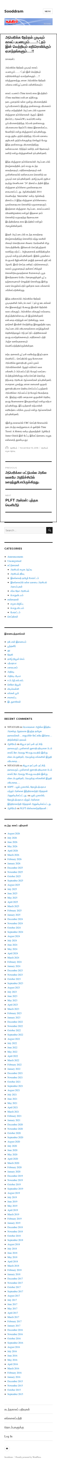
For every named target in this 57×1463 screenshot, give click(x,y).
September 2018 (15, 1240)
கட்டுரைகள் (13, 565)
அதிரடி (10, 671)
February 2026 (14, 859)
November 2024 (15, 923)
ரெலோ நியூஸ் (14, 684)
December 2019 (15, 1175)
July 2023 (12, 991)
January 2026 (13, 863)
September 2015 (15, 1394)
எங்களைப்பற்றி (13, 1418)
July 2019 (12, 1197)
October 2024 (14, 927)
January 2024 (13, 966)
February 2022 (14, 1064)
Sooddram (13, 11)
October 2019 (14, 1184)
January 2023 (13, 1017)
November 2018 (15, 1231)
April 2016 (12, 1364)
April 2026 (12, 850)
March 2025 (13, 906)
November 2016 (15, 1334)
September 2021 (15, 1085)
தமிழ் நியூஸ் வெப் (16, 658)
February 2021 (14, 1115)
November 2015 (15, 1385)
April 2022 (12, 1056)
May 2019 (12, 1205)
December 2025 (15, 867)
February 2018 (14, 1269)
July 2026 (12, 837)
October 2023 (14, 978)
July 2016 (12, 1351)
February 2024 (14, 961)
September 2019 (15, 1188)
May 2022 (12, 1051)
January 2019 (13, 1222)
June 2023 (12, 996)
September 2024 (15, 931)
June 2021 (12, 1098)
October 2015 (14, 1389)
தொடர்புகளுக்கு (14, 1427)
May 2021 (12, 1103)
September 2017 (15, 1291)
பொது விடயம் (17, 608)
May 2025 (12, 897)
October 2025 (14, 876)
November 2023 (15, 974)
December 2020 (15, 1124)
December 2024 (15, 919)
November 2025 (15, 871)
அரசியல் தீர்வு (17, 573)
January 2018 (13, 1274)
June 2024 (12, 944)
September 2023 (15, 983)
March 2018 (13, 1265)
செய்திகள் (12, 616)
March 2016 (13, 1368)
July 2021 (12, 1094)
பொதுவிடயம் (16, 595)
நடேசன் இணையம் (16, 641)
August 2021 (13, 1090)
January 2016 (13, 1376)
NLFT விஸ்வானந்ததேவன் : (34, 808)
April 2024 (12, 953)
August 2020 (13, 1141)
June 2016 (12, 1355)
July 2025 (12, 889)
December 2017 (15, 1278)
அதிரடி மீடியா (14, 676)
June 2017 (12, 1304)
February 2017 (14, 1321)
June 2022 (12, 1047)
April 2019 (12, 1210)
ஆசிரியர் (13, 448)
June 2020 (12, 1150)
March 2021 (13, 1111)
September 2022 (15, 1034)
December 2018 (15, 1227)
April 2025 (12, 901)
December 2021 (15, 1073)
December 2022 (15, 1021)
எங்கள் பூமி (13, 693)
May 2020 (12, 1154)
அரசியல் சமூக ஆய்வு (21, 569)
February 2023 (14, 1013)
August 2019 (13, 1192)
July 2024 (12, 940)
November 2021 (15, 1077)
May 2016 (12, 1359)
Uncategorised (14, 560)
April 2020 (12, 1158)
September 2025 (15, 880)
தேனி (10, 654)
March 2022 (13, 1060)
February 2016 (14, 1372)
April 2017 (12, 1312)
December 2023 (15, 970)
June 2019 (12, 1201)
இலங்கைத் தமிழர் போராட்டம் (24, 578)
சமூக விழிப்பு (16, 603)
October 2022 (14, 1030)
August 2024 (13, 936)
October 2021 (14, 1081)
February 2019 (14, 1218)
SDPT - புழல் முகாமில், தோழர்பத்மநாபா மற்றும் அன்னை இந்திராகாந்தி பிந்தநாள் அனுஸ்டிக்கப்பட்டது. (27, 791)
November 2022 (15, 1026)
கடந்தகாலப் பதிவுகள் (17, 1409)
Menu (48, 11)
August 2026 (13, 833)
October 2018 (14, 1235)
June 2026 (12, 842)
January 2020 (13, 1171)
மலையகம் (12, 667)
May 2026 (12, 846)
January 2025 (13, 914)
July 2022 (12, 1043)
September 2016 (15, 1342)
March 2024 (13, 957)
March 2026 (13, 854)
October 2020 (14, 1133)
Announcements (15, 556)
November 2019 (15, 1180)
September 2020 (15, 1137)
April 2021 (12, 1107)
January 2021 (13, 1120)
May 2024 (12, 949)
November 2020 (15, 1128)
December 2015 (15, 1381)
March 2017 (13, 1317)
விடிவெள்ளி (13, 688)
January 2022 (13, 1068)
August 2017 (13, 1295)
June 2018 (12, 1252)
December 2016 (15, 1329)
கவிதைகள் (13, 599)
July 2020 (12, 1145)
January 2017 (13, 1325)
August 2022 (13, 1038)
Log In (8, 1436)
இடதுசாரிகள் (14, 701)
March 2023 (13, 1008)
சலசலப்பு (11, 697)
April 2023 (12, 1004)
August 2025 (13, 884)
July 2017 (12, 1299)
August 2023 (13, 987)
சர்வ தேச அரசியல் (19, 590)
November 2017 (15, 1282)
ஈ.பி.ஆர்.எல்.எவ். (15, 680)
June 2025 (12, 893)
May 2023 (12, 1000)
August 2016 (13, 1347)
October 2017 (14, 1287)
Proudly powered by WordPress (28, 1457)
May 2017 (12, 1308)
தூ (8, 650)
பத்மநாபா (12, 663)
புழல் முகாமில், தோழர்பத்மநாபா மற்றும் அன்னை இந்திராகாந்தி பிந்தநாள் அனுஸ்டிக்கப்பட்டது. (29, 799)
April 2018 (12, 1261)
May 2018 (12, 1257)
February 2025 (14, 910)
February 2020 (14, 1167)
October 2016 (14, 1338)
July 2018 (12, 1248)
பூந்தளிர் (11, 646)
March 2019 (13, 1214)
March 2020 (13, 1163)
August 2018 (13, 1244)
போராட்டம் (15, 612)
